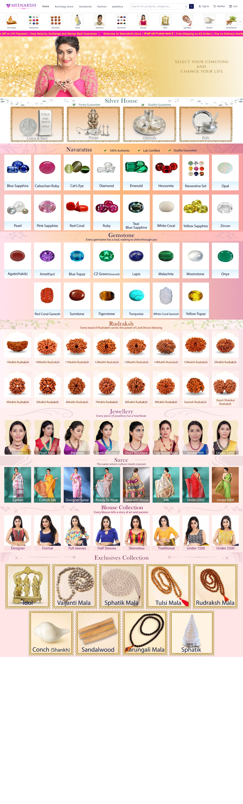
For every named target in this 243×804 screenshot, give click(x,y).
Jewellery (117, 6)
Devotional (85, 6)
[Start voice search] (186, 6)
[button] (37, 124)
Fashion (102, 6)
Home (45, 6)
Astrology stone (64, 6)
